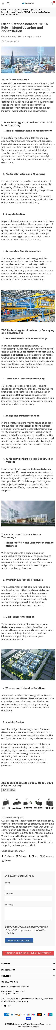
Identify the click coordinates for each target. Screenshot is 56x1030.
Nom (7, 882)
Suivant (48, 864)
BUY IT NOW (8, 790)
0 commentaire (12, 41)
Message (9, 904)
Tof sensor (19, 851)
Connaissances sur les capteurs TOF (24, 9)
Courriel (9, 893)
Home (3, 9)
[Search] (8, 3)
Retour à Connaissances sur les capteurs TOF (28, 953)
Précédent (9, 864)
